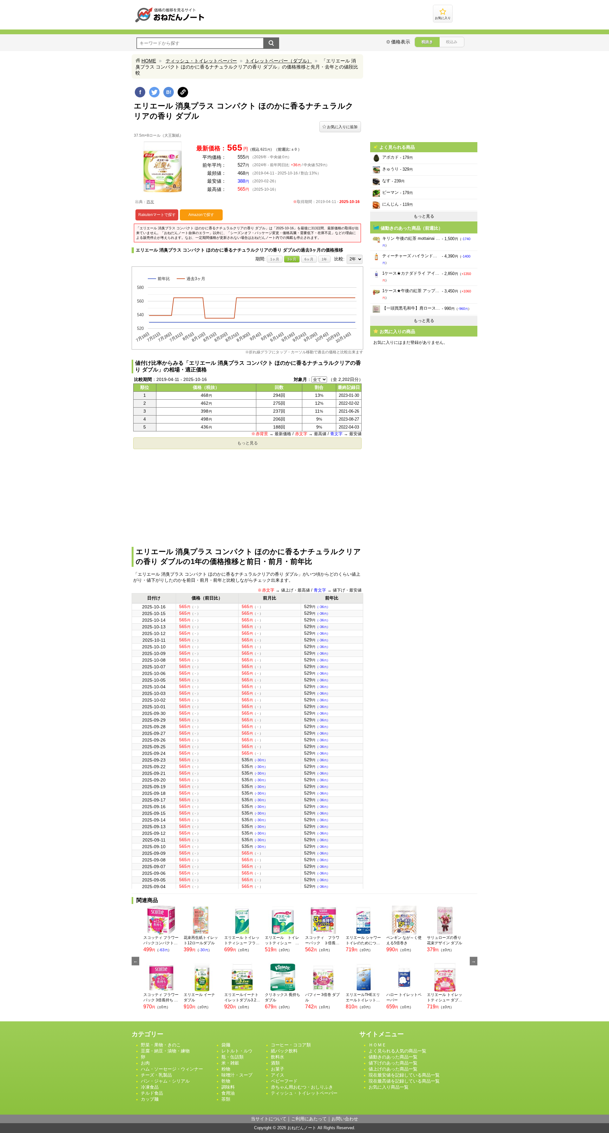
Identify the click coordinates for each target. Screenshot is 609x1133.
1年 (324, 259)
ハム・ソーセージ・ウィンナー (172, 1068)
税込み (451, 42)
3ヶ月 (291, 259)
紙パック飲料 (284, 1050)
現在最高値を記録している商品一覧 (404, 1081)
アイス (277, 1074)
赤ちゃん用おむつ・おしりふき (302, 1087)
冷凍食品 (150, 1087)
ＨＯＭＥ (377, 1044)
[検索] (271, 43)
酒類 (275, 1062)
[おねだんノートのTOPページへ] (170, 22)
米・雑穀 (230, 1062)
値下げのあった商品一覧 (393, 1062)
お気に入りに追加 (342, 127)
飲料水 (277, 1056)
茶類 (225, 1099)
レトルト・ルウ (236, 1050)
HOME (148, 60)
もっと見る (247, 443)
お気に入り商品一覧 (389, 1087)
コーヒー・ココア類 (291, 1044)
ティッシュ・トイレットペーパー (201, 60)
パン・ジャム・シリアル (165, 1081)
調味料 (228, 1087)
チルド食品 (152, 1093)
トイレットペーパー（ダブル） (278, 60)
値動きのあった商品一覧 (393, 1056)
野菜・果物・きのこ (161, 1044)
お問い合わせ (344, 1118)
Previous (135, 961)
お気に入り (443, 18)
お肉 (145, 1062)
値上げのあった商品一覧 (393, 1068)
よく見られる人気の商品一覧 (397, 1050)
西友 (150, 202)
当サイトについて (268, 1118)
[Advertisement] (247, 496)
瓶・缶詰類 (232, 1056)
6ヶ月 (308, 259)
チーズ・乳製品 (156, 1074)
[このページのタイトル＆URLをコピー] (183, 92)
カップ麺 (150, 1099)
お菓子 (277, 1068)
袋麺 (225, 1044)
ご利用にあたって (309, 1118)
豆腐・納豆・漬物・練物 (165, 1050)
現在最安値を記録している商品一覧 (404, 1074)
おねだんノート (301, 1127)
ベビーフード (284, 1081)
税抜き (427, 42)
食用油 (228, 1093)
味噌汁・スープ (236, 1074)
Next (473, 961)
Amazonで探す (201, 215)
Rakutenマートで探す (157, 215)
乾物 (225, 1081)
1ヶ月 (274, 259)
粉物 (225, 1068)
